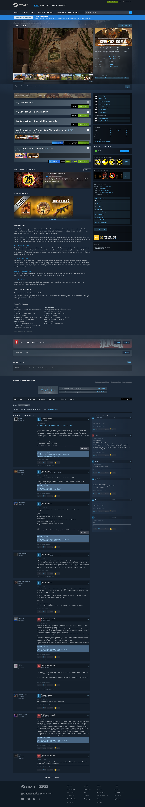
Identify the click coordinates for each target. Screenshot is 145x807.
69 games (20, 583)
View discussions (99, 217)
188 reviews (21, 422)
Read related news (100, 214)
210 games (21, 696)
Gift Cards (70, 802)
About (54, 5)
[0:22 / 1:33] (53, 50)
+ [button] (128, 77)
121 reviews (21, 716)
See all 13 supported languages (102, 141)
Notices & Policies (102, 795)
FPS (105, 77)
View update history (100, 212)
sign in (120, 1)
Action (100, 77)
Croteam (111, 64)
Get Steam (117, 789)
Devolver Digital (113, 66)
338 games (21, 620)
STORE (36, 5)
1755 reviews (21, 474)
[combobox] (107, 12)
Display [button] (72, 399)
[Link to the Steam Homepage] (20, 7)
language (127, 1)
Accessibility (101, 792)
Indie (125, 77)
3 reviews (20, 585)
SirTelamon (21, 502)
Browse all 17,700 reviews (52, 777)
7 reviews (20, 622)
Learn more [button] (124, 151)
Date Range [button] (52, 399)
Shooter (114, 77)
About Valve (87, 789)
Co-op (109, 77)
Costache (21, 618)
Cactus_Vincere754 (24, 581)
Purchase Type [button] (30, 399)
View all (129, 362)
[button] (17, 12)
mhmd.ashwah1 (23, 714)
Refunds (99, 802)
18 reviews (21, 698)
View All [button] (87, 169)
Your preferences (127, 382)
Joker (20, 418)
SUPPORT (62, 5)
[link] (71, 143)
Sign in (17, 86)
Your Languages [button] (23, 405)
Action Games (24, 23)
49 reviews (21, 504)
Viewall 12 (126, 175)
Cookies (99, 799)
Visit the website (100, 198)
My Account (117, 799)
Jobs (85, 792)
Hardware (86, 795)
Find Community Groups (101, 222)
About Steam (71, 789)
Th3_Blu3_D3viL (23, 694)
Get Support (117, 795)
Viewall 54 (126, 162)
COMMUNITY (45, 5)
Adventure (105, 186)
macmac (21, 470)
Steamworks (70, 795)
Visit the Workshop (100, 220)
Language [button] (42, 399)
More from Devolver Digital (32, 342)
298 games (21, 756)
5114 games (21, 420)
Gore (96, 77)
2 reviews (20, 555)
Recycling (87, 799)
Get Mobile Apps (119, 792)
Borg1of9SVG (22, 553)
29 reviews (21, 758)
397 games (21, 667)
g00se (20, 665)
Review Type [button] (18, 399)
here (46, 368)
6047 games (21, 472)
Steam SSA (70, 792)
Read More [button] (84, 448)
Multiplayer (120, 77)
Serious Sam (104, 192)
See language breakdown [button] (102, 382)
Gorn (20, 755)
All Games (16, 23)
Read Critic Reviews (109, 238)
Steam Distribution (72, 799)
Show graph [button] (125, 399)
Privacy (99, 789)
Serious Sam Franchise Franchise (38, 23)
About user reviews (116, 382)
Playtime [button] (63, 399)
